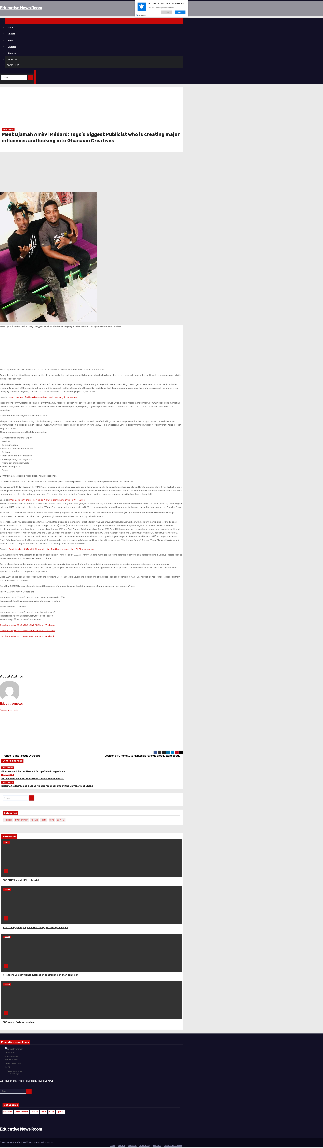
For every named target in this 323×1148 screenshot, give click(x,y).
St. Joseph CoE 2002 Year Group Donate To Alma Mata (32, 778)
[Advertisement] (77, 108)
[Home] (94, 21)
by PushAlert (142, 15)
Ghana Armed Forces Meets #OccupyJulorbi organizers (33, 771)
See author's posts (9, 710)
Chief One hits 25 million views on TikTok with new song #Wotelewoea (43, 397)
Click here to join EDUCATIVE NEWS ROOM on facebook (27, 636)
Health (44, 820)
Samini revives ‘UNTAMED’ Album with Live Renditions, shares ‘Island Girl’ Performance (51, 549)
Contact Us (12, 59)
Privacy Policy (13, 65)
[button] (1, 71)
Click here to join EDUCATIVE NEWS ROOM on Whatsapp (27, 625)
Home (10, 27)
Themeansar (48, 1142)
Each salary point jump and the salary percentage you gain (35, 927)
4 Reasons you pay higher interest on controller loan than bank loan (40, 974)
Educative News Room (21, 7)
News (10, 40)
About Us (12, 53)
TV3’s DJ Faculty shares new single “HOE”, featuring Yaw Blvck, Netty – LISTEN (47, 499)
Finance (11, 34)
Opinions (12, 46)
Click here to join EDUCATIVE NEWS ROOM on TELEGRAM (27, 630)
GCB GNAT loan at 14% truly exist (21, 880)
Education (8, 820)
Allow (180, 12)
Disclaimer (157, 1146)
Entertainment (8, 129)
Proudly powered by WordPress (13, 1142)
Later (167, 12)
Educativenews (11, 703)
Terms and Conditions (173, 1146)
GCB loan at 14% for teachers (19, 1022)
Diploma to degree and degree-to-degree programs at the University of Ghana (47, 786)
